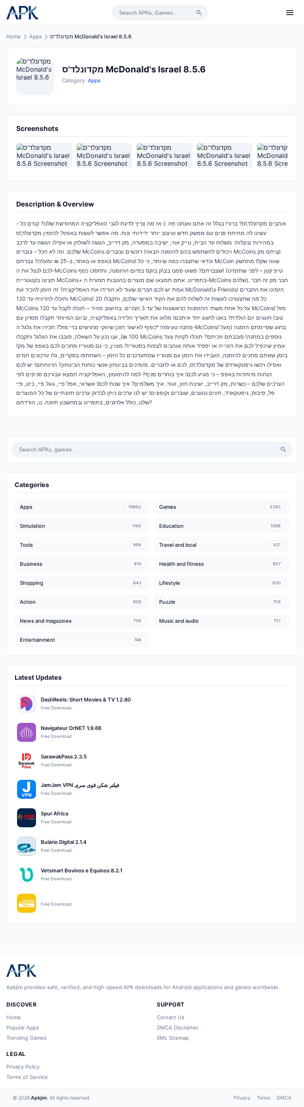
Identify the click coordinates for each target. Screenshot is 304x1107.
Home (13, 36)
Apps (35, 36)
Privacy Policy (23, 1066)
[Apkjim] (22, 12)
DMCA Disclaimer (178, 1027)
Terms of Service (27, 1077)
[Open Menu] (290, 13)
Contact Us (170, 1017)
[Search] (199, 12)
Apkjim (39, 1098)
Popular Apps (22, 1027)
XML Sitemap (173, 1038)
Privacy (242, 1098)
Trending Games (26, 1038)
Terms (263, 1098)
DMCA (284, 1098)
